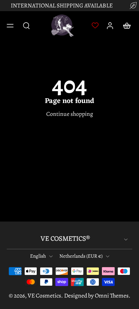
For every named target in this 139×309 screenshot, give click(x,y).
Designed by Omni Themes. (97, 295)
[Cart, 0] (124, 25)
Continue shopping (69, 114)
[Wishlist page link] (95, 25)
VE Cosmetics (44, 295)
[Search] (26, 25)
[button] (10, 25)
